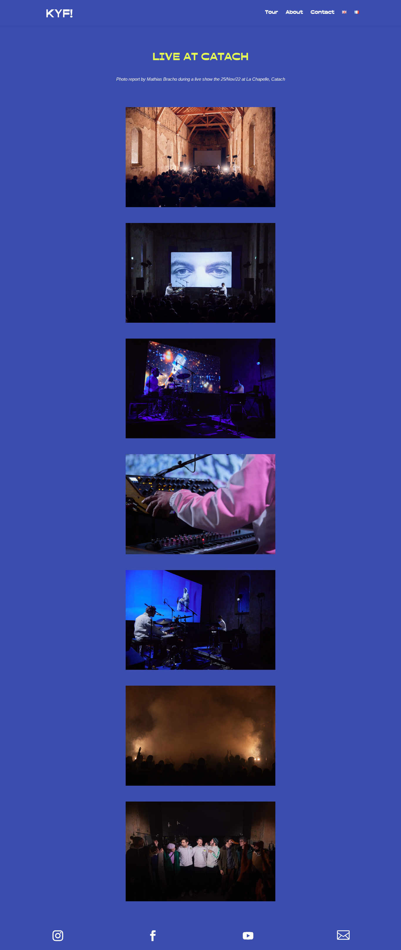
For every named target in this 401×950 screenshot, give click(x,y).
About (294, 13)
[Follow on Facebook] (153, 935)
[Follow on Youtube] (248, 935)
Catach (278, 79)
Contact (322, 13)
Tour (271, 13)
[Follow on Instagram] (57, 935)
